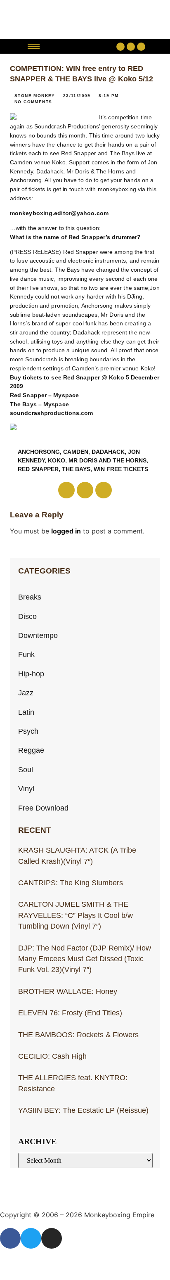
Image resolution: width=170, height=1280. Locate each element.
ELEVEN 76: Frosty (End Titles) (70, 1013)
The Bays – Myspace (39, 404)
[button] (80, 46)
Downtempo (38, 635)
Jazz (25, 693)
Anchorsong (39, 451)
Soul (25, 770)
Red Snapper (38, 469)
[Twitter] (131, 47)
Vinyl (26, 789)
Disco (27, 616)
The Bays (76, 469)
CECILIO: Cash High (52, 1056)
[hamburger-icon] (33, 46)
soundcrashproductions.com (51, 413)
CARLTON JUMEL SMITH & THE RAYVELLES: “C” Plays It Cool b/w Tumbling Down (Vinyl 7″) (75, 915)
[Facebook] (120, 47)
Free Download (43, 808)
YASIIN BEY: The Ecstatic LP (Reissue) (83, 1110)
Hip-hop (31, 674)
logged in (66, 531)
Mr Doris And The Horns (107, 460)
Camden (75, 451)
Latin (26, 712)
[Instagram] (141, 47)
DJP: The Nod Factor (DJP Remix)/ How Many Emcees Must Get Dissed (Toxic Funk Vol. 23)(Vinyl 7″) (84, 959)
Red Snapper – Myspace (44, 395)
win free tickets (121, 469)
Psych (28, 731)
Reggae (31, 750)
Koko (56, 460)
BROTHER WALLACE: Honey (67, 991)
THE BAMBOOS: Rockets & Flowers (78, 1035)
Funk (26, 654)
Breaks (29, 597)
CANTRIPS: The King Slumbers (70, 883)
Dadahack (108, 451)
